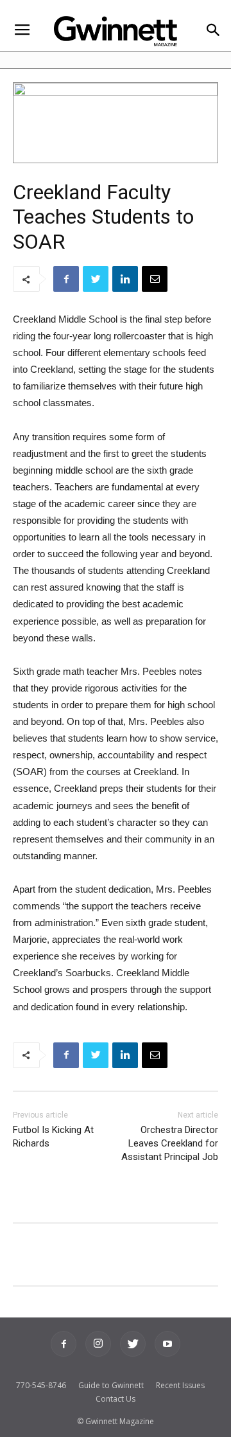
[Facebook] (63, 1344)
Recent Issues (180, 1385)
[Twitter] (133, 1344)
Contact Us (115, 1398)
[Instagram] (98, 1344)
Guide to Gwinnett (111, 1385)
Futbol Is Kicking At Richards (53, 1136)
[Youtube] (167, 1344)
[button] (212, 31)
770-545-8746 (41, 1385)
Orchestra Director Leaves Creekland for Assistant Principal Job (169, 1143)
